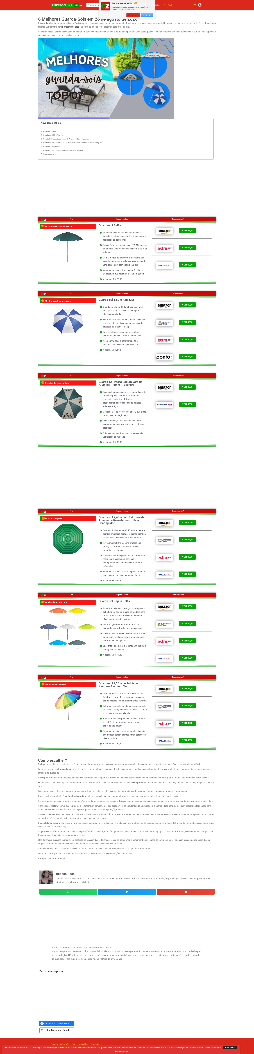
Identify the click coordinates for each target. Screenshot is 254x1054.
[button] (210, 123)
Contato (54, 1044)
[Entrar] (200, 5)
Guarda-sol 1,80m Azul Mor (53, 135)
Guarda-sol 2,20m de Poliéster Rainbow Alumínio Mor (63, 150)
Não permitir (133, 15)
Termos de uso (96, 1044)
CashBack (168, 5)
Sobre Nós (64, 1044)
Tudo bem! (230, 1047)
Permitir (147, 15)
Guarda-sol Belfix (49, 131)
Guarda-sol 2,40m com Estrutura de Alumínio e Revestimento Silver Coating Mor (72, 143)
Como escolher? (49, 154)
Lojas (157, 5)
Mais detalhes (121, 1051)
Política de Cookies (80, 1044)
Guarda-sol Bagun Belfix (52, 146)
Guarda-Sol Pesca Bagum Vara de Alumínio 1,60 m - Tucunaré (66, 139)
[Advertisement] (127, 185)
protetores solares (70, 27)
